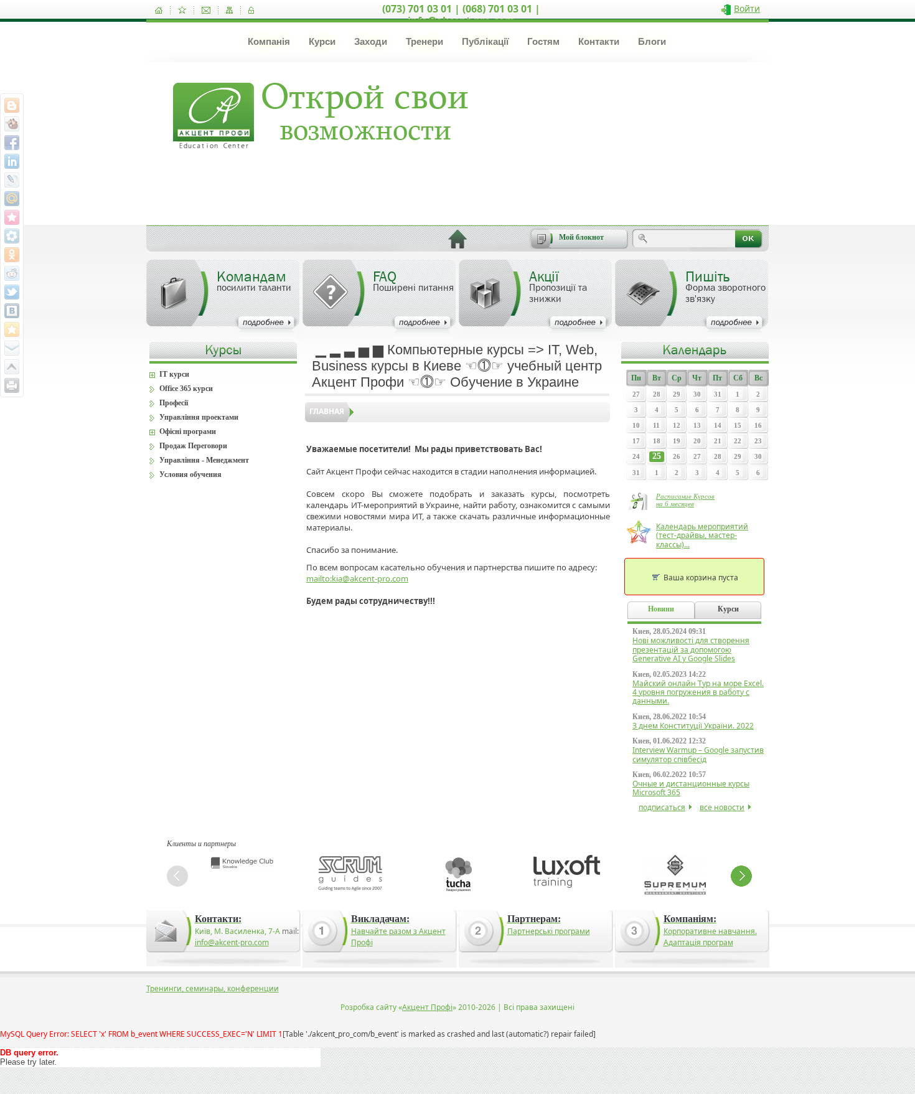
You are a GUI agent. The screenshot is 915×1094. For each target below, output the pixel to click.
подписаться (662, 807)
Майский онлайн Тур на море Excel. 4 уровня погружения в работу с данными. (698, 692)
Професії (173, 402)
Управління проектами (198, 417)
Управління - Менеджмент (204, 460)
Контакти (598, 41)
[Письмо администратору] (206, 10)
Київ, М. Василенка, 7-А (237, 931)
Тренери (424, 41)
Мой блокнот (581, 237)
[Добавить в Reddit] (11, 273)
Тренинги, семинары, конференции (212, 988)
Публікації (485, 41)
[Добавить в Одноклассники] (11, 254)
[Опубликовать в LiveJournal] (11, 179)
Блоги (652, 41)
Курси (322, 41)
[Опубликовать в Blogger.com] (11, 105)
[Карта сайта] (229, 10)
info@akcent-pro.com (232, 942)
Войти (747, 8)
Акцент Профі (427, 1007)
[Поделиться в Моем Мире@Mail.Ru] (11, 198)
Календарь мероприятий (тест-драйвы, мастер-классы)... (702, 535)
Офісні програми (187, 431)
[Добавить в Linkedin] (11, 161)
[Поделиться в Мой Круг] (11, 236)
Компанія (269, 41)
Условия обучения (190, 474)
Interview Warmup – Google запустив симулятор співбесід (698, 754)
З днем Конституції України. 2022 (693, 725)
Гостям (543, 41)
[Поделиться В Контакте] (11, 310)
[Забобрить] (11, 123)
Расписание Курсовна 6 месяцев (685, 500)
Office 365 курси (186, 388)
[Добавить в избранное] (182, 10)
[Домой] (158, 10)
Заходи (370, 41)
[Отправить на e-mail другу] (11, 348)
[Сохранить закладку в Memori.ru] (11, 217)
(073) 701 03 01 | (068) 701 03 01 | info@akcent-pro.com (461, 14)
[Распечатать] (11, 385)
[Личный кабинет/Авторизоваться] (251, 10)
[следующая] (741, 876)
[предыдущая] (177, 876)
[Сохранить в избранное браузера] (11, 329)
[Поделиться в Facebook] (11, 142)
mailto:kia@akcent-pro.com (357, 578)
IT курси (174, 374)
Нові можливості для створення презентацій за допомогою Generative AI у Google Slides (690, 649)
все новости (722, 807)
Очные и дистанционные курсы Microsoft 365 (690, 788)
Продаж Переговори (193, 445)
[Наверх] (11, 366)
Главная (326, 411)
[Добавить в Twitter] (11, 292)
